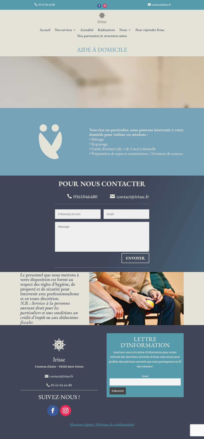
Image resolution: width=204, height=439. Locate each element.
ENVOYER (135, 258)
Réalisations (106, 30)
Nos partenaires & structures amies (102, 36)
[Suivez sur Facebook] (99, 6)
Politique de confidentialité (115, 424)
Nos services (63, 30)
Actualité (86, 30)
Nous (123, 30)
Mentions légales (81, 424)
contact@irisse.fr (161, 4)
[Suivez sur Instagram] (105, 6)
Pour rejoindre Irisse (149, 30)
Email (145, 376)
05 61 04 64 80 (46, 4)
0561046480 (85, 196)
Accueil (45, 30)
